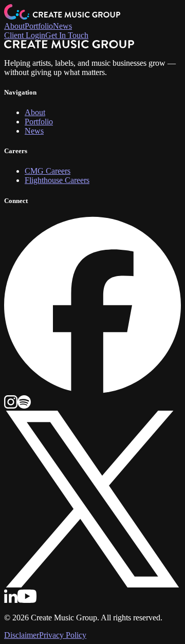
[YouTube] (26, 600)
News (62, 26)
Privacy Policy (62, 635)
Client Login (24, 35)
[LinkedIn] (10, 600)
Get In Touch (66, 35)
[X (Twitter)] (92, 584)
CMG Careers (47, 171)
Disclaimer (21, 635)
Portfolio (39, 26)
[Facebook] (92, 390)
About (14, 26)
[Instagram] (10, 405)
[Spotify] (24, 405)
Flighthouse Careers (57, 180)
